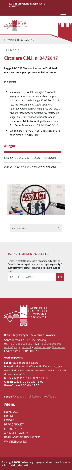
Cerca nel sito (19, 228)
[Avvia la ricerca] (58, 228)
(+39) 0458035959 (20, 343)
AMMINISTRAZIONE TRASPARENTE (27, 3)
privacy (42, 264)
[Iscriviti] (60, 277)
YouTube (49, 396)
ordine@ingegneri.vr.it (17, 347)
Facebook (18, 396)
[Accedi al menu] (63, 13)
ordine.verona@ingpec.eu (49, 347)
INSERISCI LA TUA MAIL (21, 277)
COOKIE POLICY (13, 429)
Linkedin (34, 396)
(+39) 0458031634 (51, 343)
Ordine (9, 416)
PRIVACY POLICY (14, 424)
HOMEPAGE (11, 412)
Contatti (14, 6)
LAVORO (9, 420)
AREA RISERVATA (14, 433)
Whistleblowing (15, 441)
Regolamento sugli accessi (22, 437)
